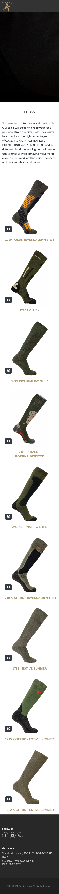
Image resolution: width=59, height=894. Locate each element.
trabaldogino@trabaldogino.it (17, 860)
